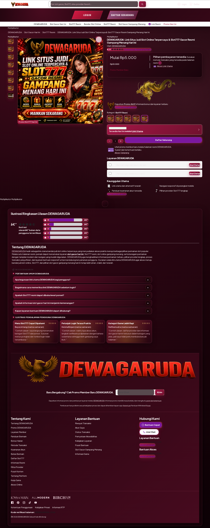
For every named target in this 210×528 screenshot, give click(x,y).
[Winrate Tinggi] (99, 39)
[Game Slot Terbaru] (12, 502)
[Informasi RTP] (18, 502)
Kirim (159, 392)
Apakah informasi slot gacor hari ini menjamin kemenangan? (44, 303)
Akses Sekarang (122, 152)
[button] (60, 81)
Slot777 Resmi (48, 32)
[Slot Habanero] (23, 502)
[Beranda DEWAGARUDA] (19, 4)
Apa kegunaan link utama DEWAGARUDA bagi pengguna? (42, 279)
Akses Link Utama (165, 66)
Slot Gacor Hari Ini (32, 32)
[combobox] (94, 4)
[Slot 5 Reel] (120, 141)
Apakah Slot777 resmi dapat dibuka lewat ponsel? (39, 295)
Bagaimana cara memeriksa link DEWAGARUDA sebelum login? (45, 287)
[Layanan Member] (160, 62)
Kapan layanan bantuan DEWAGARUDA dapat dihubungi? (42, 311)
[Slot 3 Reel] (109, 141)
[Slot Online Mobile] (29, 502)
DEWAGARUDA (15, 32)
